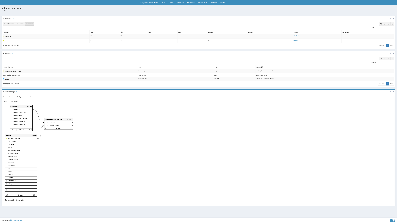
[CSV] (389, 24)
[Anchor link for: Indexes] (12, 53)
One (5, 101)
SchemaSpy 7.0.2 (17, 220)
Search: (373, 27)
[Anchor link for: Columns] (13, 18)
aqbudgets (296, 36)
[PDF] (392, 24)
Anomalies (213, 3)
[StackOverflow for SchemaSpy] (394, 221)
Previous (381, 45)
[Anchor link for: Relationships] (16, 92)
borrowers (296, 40)
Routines (222, 3)
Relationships (191, 3)
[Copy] (381, 24)
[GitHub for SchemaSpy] (391, 221)
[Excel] (385, 24)
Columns (170, 3)
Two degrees (14, 101)
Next (391, 45)
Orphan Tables (202, 3)
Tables (163, 3)
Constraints (180, 3)
